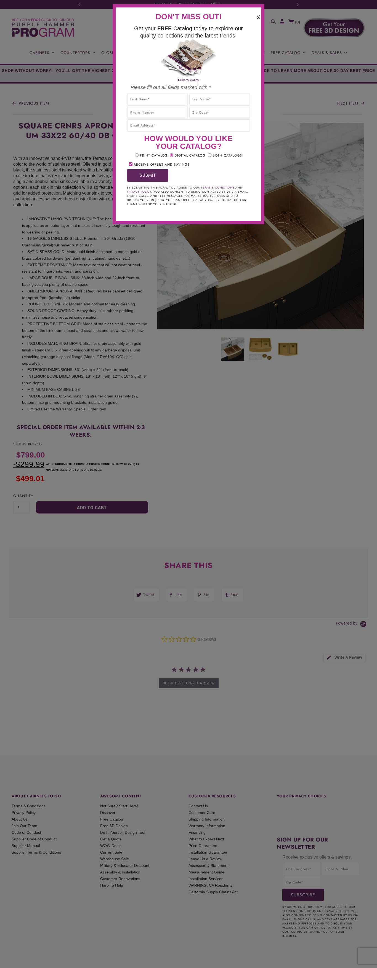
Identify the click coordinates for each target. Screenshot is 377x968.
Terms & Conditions (217, 187)
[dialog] (188, 484)
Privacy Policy (188, 80)
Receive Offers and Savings (162, 164)
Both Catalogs (227, 155)
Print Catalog (154, 155)
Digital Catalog (190, 155)
